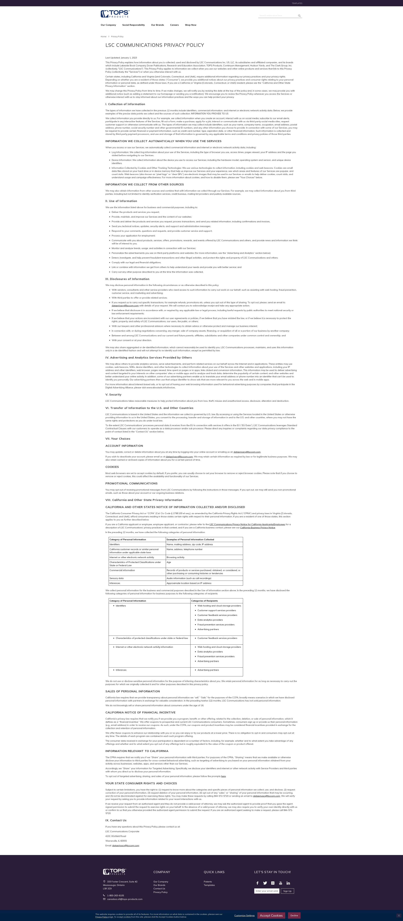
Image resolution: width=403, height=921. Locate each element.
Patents (208, 881)
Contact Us (159, 888)
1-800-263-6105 (115, 895)
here (223, 776)
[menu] (201, 25)
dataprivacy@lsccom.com (125, 305)
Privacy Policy (160, 892)
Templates (297, 3)
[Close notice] (398, 916)
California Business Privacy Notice (257, 527)
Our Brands (159, 885)
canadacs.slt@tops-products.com (124, 899)
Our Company (160, 881)
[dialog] (201, 915)
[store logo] (115, 14)
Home (103, 36)
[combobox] (280, 15)
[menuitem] (110, 25)
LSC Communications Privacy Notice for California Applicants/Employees (247, 524)
